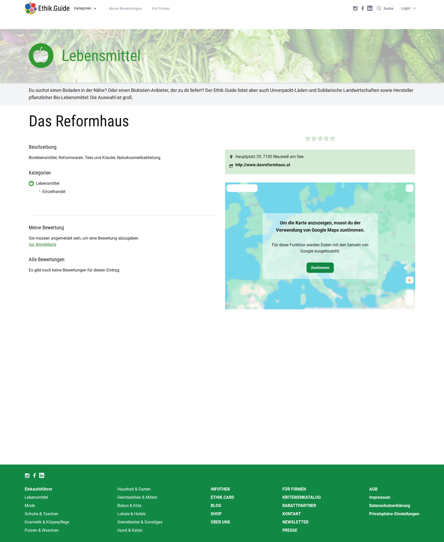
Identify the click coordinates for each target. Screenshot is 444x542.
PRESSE (289, 530)
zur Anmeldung (42, 244)
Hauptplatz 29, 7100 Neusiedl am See (269, 156)
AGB (373, 489)
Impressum (379, 497)
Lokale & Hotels (131, 513)
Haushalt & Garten (134, 489)
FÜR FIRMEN (294, 489)
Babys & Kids (129, 505)
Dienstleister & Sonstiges (139, 522)
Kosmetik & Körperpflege (47, 522)
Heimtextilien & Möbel (137, 497)
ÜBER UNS (220, 522)
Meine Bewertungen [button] (125, 8)
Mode (30, 505)
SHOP (216, 513)
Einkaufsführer (38, 489)
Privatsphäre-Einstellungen (394, 513)
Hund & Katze (129, 530)
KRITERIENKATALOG (301, 497)
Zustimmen (320, 268)
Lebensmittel (36, 497)
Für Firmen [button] (161, 8)
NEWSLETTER (295, 522)
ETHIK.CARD (222, 497)
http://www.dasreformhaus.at (262, 164)
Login (405, 8)
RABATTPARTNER (299, 505)
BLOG (216, 505)
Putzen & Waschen (42, 530)
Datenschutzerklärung (389, 505)
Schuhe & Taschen (41, 513)
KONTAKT (291, 513)
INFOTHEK (220, 489)
